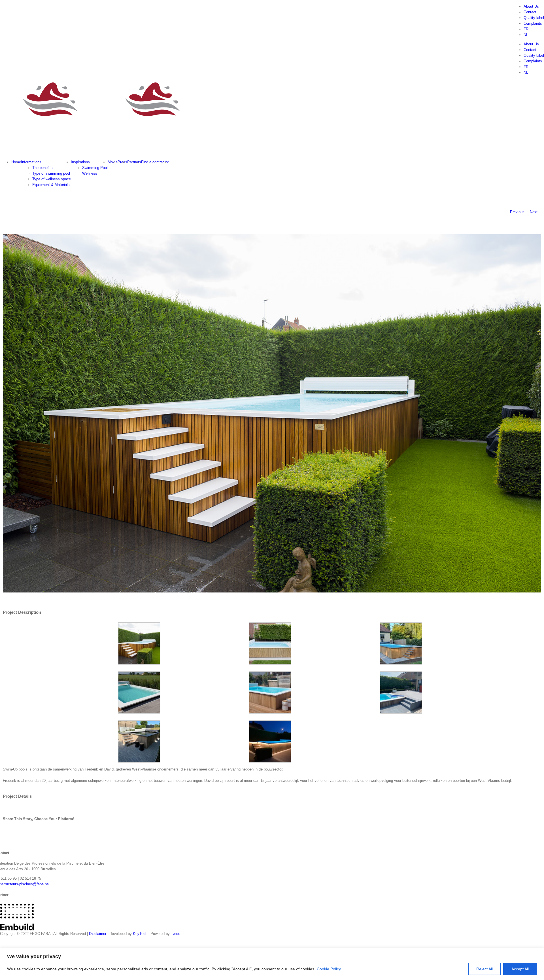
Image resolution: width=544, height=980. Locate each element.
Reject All (484, 969)
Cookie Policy (329, 969)
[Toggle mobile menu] (1, 153)
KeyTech (140, 934)
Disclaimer (97, 934)
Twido (175, 934)
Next (533, 212)
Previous (517, 212)
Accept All (520, 969)
